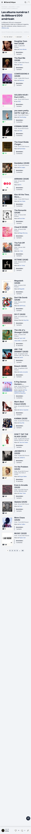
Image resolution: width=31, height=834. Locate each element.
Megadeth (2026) (18, 282)
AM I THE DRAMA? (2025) (21, 350)
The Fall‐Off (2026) (19, 244)
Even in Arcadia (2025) (21, 486)
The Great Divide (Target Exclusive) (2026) (21, 143)
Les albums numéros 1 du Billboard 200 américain (10, 8)
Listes (17, 6)
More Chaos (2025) (19, 519)
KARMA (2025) (20, 418)
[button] (29, 2)
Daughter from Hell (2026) (20, 42)
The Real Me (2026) (19, 59)
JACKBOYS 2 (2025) (20, 452)
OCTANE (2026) (21, 260)
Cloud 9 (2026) (20, 227)
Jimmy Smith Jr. (11, 6)
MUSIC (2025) (20, 533)
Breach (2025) (20, 366)
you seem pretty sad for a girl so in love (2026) (21, 111)
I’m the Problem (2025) (21, 468)
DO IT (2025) (19, 314)
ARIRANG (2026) (21, 179)
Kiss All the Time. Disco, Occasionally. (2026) (21, 195)
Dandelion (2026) (21, 163)
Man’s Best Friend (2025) (20, 403)
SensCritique (4, 6)
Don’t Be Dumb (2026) (20, 298)
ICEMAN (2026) (21, 126)
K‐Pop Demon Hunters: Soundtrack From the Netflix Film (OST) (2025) (21, 383)
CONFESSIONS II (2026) (21, 75)
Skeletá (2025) (20, 502)
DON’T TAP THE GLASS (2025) (21, 435)
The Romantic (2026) (20, 211)
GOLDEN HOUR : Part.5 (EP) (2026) (21, 96)
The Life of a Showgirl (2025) (21, 331)
